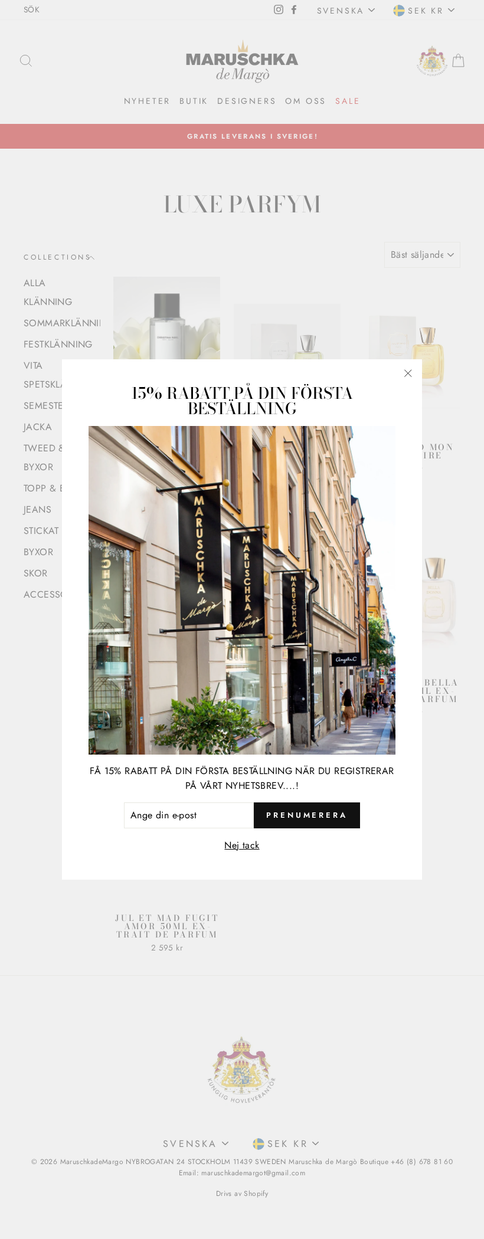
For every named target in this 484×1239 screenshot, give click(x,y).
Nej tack (241, 845)
